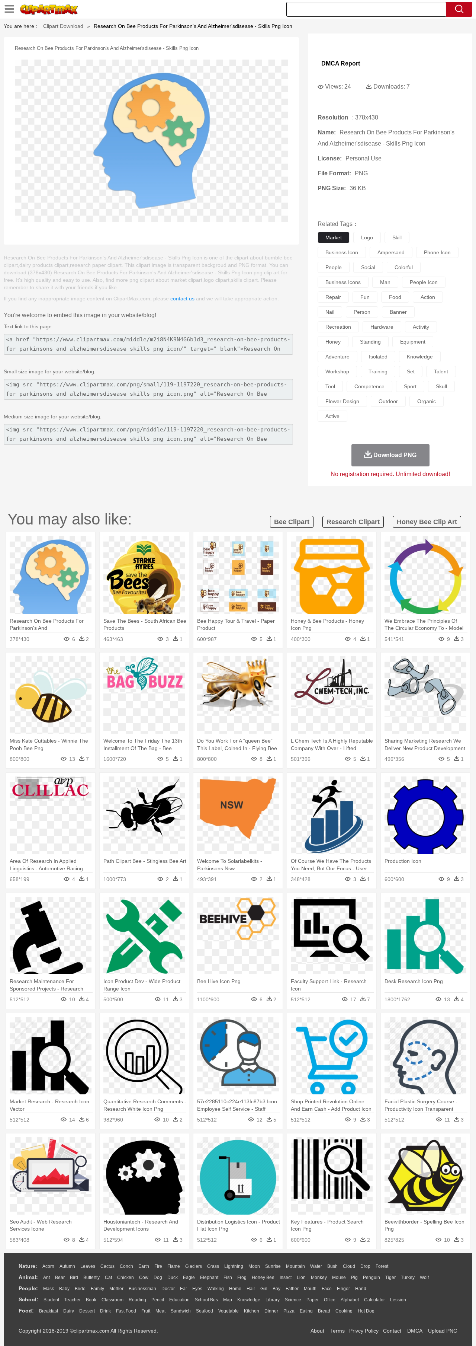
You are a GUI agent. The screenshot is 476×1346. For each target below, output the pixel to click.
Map (227, 1299)
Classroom (112, 1299)
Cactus (107, 1266)
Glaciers (193, 1266)
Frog (242, 1277)
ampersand (391, 252)
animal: (28, 1277)
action (428, 297)
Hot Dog (366, 1311)
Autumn (67, 1266)
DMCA (414, 1331)
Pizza (289, 1311)
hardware (381, 327)
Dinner (271, 1311)
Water (316, 1266)
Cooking (344, 1311)
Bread (324, 1311)
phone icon (437, 252)
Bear (60, 1277)
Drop (365, 1266)
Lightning (233, 1266)
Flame (173, 1266)
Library (273, 1299)
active (332, 416)
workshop (337, 371)
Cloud (349, 1266)
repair (333, 297)
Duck (172, 1277)
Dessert (87, 1311)
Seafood (204, 1311)
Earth (143, 1266)
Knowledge (248, 1299)
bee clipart (291, 522)
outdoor (388, 401)
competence (369, 386)
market (333, 237)
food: (26, 1311)
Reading (137, 1299)
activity (421, 327)
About (317, 1331)
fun (365, 297)
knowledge (420, 357)
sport (410, 386)
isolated (378, 357)
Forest (382, 1266)
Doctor (168, 1288)
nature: (28, 1266)
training (378, 371)
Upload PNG (442, 1331)
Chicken (125, 1277)
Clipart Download (63, 26)
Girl (263, 1288)
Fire (158, 1266)
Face (327, 1288)
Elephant (209, 1277)
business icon (341, 252)
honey (333, 342)
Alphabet (350, 1299)
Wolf (424, 1277)
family (97, 1288)
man (385, 282)
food (395, 297)
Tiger (390, 1277)
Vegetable (228, 1311)
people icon (424, 282)
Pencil (157, 1299)
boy (276, 1288)
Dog (158, 1277)
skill (397, 237)
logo (367, 237)
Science (293, 1299)
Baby (64, 1288)
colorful (404, 267)
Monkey (319, 1277)
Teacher (72, 1299)
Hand (360, 1288)
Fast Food (126, 1311)
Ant (46, 1277)
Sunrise (273, 1266)
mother (116, 1288)
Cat (108, 1277)
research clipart (353, 522)
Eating (306, 1311)
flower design (342, 401)
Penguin (371, 1277)
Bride (80, 1288)
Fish (227, 1277)
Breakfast (48, 1311)
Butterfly (91, 1277)
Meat (160, 1311)
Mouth (310, 1288)
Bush (332, 1266)
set (411, 371)
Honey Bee (263, 1277)
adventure (337, 357)
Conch (126, 1266)
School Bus (206, 1299)
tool (330, 386)
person (362, 312)
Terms (337, 1331)
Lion (301, 1277)
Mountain (295, 1266)
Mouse (339, 1277)
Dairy (68, 1311)
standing (370, 342)
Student (51, 1299)
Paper (312, 1299)
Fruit (145, 1311)
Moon (254, 1266)
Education (179, 1299)
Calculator (374, 1299)
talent (441, 371)
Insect (286, 1277)
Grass (213, 1266)
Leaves (87, 1266)
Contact (392, 1331)
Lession (398, 1299)
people (333, 267)
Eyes (197, 1288)
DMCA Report (340, 63)
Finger (343, 1288)
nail (329, 312)
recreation (338, 327)
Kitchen (251, 1311)
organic (426, 401)
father (292, 1288)
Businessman (142, 1288)
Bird (74, 1277)
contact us (182, 299)
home (235, 1288)
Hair (251, 1288)
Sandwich (181, 1311)
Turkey (408, 1277)
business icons (343, 282)
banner (398, 312)
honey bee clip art (427, 522)
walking (216, 1288)
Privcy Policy (364, 1331)
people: (28, 1288)
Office (329, 1299)
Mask (48, 1288)
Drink (105, 1311)
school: (28, 1299)
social (368, 267)
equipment (412, 342)
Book (91, 1299)
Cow (143, 1277)
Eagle (189, 1277)
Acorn (48, 1266)
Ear (183, 1288)
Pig (354, 1277)
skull (441, 386)
